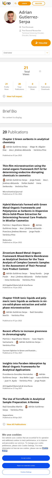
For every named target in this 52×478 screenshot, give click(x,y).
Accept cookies (26, 458)
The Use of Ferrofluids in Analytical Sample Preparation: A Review (24, 400)
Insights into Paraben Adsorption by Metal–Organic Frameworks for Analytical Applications (24, 366)
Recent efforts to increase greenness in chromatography (25, 332)
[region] (26, 454)
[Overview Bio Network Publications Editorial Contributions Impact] (26, 52)
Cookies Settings (26, 472)
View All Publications (16, 424)
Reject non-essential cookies (26, 465)
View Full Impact (14, 96)
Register (38, 3)
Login (24, 3)
